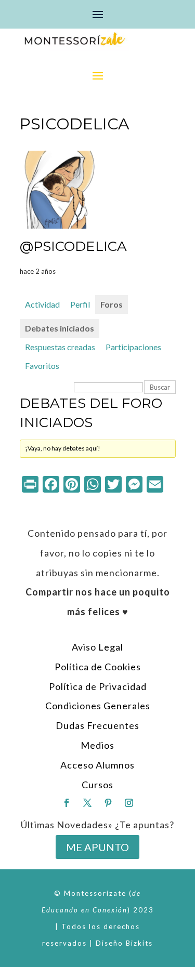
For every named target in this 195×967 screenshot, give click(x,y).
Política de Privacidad (98, 686)
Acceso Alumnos (97, 765)
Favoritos (42, 365)
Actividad (42, 304)
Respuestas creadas (60, 347)
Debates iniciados (59, 328)
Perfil (80, 304)
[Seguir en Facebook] (66, 802)
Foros (111, 304)
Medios (97, 745)
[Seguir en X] (87, 802)
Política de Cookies (98, 666)
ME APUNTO (97, 847)
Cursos (97, 784)
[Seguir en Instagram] (129, 802)
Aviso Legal (97, 647)
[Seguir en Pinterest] (108, 802)
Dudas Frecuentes (97, 725)
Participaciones (133, 347)
